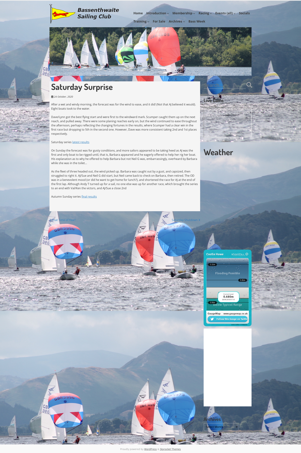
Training (139, 21)
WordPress (150, 449)
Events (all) (224, 13)
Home (138, 13)
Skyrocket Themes (170, 449)
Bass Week (196, 21)
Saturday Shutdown (185, 220)
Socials (244, 13)
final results (89, 196)
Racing (204, 13)
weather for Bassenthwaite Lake (227, 248)
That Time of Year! (63, 220)
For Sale (159, 21)
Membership (182, 13)
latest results (80, 142)
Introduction (156, 13)
